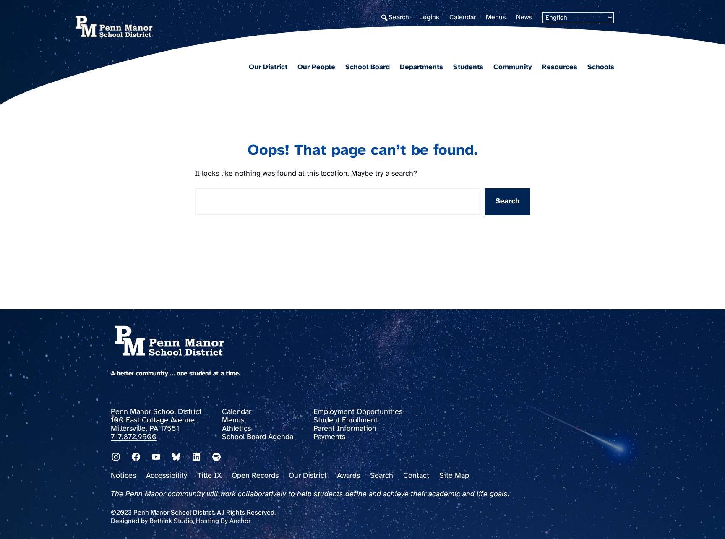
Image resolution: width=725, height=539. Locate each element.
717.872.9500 (134, 437)
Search (507, 202)
